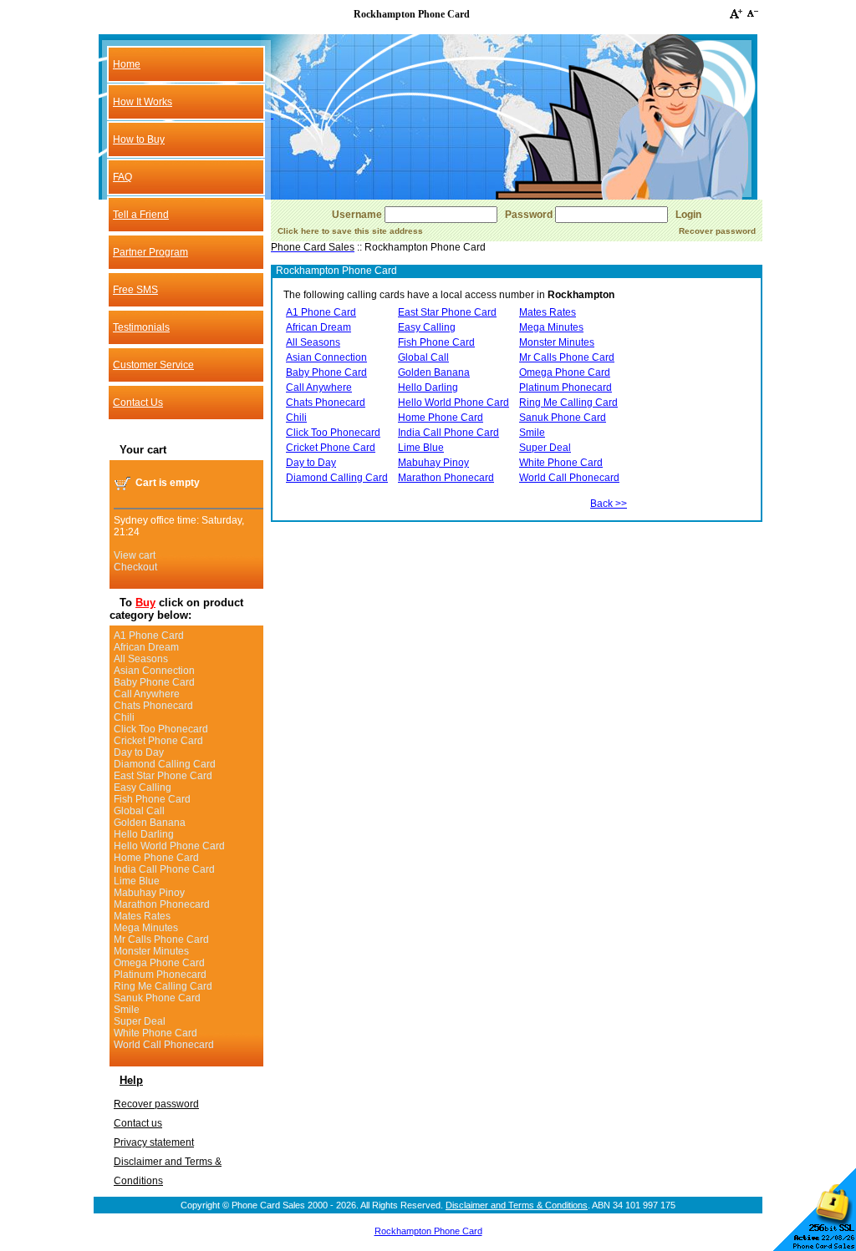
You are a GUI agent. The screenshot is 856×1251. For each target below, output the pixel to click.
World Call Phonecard (164, 1045)
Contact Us (138, 402)
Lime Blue (137, 881)
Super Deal (140, 1021)
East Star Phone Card (163, 776)
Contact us (138, 1123)
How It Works (142, 102)
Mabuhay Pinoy (149, 893)
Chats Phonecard (153, 706)
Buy (145, 602)
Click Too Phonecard (161, 729)
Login (688, 214)
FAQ (122, 177)
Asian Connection (154, 670)
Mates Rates (142, 916)
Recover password (156, 1104)
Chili (124, 717)
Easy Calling (142, 787)
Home (126, 64)
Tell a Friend (141, 214)
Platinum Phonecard (160, 974)
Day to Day (139, 752)
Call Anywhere (147, 694)
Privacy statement (154, 1142)
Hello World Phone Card (169, 846)
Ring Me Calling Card (163, 986)
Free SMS (135, 290)
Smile (127, 1009)
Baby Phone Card (154, 682)
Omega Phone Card (159, 963)
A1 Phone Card (149, 635)
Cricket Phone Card (158, 741)
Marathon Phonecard (162, 904)
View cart (134, 555)
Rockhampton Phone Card (428, 1231)
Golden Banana (150, 822)
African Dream (146, 647)
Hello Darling (144, 834)
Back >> (608, 503)
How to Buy (139, 139)
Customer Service (153, 365)
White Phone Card (155, 1033)
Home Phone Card (156, 858)
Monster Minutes (151, 951)
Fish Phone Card (152, 799)
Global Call (139, 811)
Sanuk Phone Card (157, 998)
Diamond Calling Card (165, 764)
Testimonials (141, 327)
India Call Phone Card (164, 869)
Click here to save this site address (350, 231)
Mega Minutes (146, 928)
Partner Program (150, 252)
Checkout (135, 567)
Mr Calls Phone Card (161, 939)
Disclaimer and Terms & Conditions (517, 1205)
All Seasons (141, 659)
